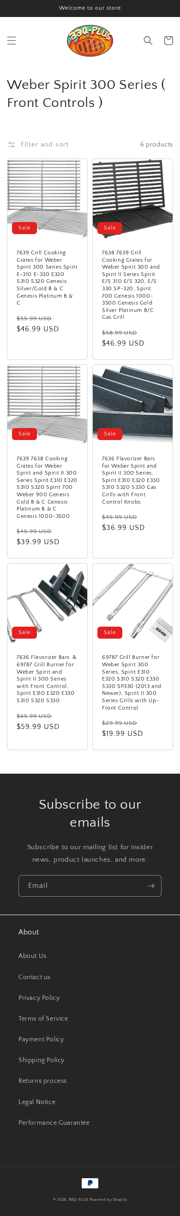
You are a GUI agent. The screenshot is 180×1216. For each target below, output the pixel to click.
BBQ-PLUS (78, 1200)
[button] (11, 40)
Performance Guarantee (54, 1123)
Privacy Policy (39, 998)
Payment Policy (41, 1039)
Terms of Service (43, 1018)
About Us (32, 956)
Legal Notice (36, 1102)
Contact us (34, 977)
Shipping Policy (41, 1060)
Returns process (42, 1081)
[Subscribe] (151, 886)
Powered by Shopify (108, 1200)
